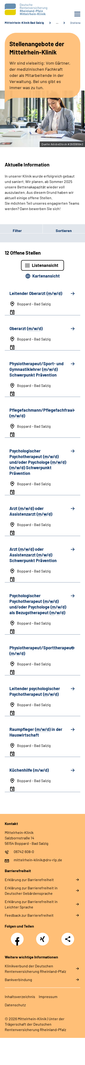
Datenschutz (15, 1005)
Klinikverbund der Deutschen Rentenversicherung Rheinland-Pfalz (35, 969)
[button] (21, 230)
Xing (42, 936)
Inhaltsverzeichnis (20, 996)
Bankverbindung (18, 979)
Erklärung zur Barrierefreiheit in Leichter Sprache (31, 904)
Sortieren (64, 230)
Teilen (67, 939)
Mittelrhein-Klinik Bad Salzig (24, 22)
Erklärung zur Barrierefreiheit (29, 879)
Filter (11, 230)
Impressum (48, 996)
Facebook (18, 936)
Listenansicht (45, 265)
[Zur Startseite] (22, 9)
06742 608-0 (24, 851)
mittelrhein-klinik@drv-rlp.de (38, 860)
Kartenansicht (46, 275)
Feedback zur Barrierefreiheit (29, 915)
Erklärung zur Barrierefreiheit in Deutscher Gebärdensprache (31, 890)
